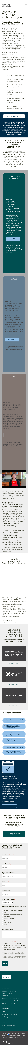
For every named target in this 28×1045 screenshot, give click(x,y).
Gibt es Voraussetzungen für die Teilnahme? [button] (14, 720)
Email (6, 882)
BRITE (5, 920)
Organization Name (10, 873)
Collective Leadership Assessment (13, 1001)
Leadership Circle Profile (10, 998)
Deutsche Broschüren (9, 1014)
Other (5, 924)
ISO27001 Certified (18, 1037)
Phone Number (6, 891)
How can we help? (7, 929)
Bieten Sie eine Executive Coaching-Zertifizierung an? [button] (13, 752)
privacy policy (8, 954)
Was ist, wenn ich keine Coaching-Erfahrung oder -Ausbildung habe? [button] (13, 726)
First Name (8, 855)
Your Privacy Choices (15, 1036)
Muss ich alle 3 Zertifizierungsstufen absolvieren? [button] (11, 740)
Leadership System (9, 918)
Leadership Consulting (9, 996)
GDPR (10, 1037)
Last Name (7, 864)
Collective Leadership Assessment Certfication (13, 915)
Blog (3, 1012)
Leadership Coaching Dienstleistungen (9, 992)
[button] (14, 116)
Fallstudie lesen (14, 663)
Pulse (5, 912)
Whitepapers (6, 1017)
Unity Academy (8, 922)
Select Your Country (10, 899)
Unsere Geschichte (8, 1025)
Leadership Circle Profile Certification (13, 910)
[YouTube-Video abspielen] (14, 482)
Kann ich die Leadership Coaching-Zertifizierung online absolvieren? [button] (14, 734)
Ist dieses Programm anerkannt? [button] (14, 747)
